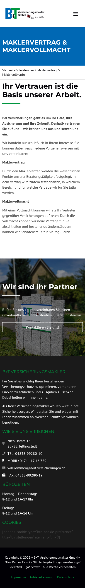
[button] (76, 14)
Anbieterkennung (41, 577)
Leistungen (26, 70)
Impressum (18, 577)
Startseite (8, 70)
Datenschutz (65, 577)
